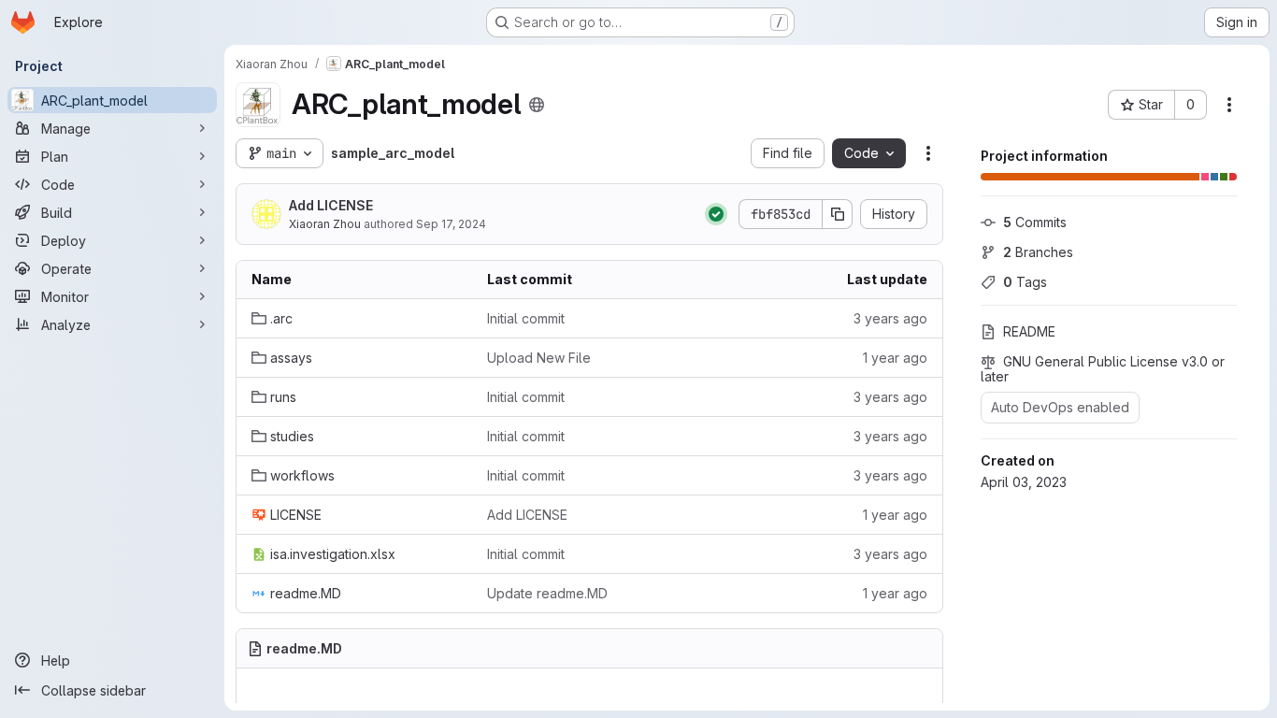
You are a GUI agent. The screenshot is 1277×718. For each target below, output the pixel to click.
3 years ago (890, 318)
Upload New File (539, 358)
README (1029, 331)
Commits (1035, 222)
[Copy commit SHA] (838, 214)
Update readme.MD (547, 593)
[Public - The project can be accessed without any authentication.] (536, 104)
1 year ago (895, 358)
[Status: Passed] (716, 214)
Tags (1025, 282)
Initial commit (526, 318)
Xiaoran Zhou (325, 224)
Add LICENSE (331, 205)
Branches (1038, 252)
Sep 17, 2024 (451, 224)
